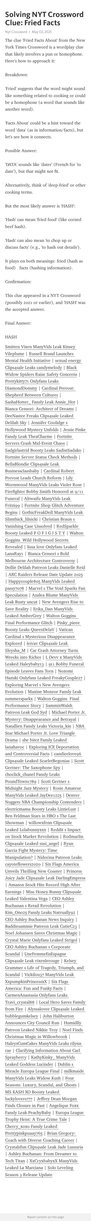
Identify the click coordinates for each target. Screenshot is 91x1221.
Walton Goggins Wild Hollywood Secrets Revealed (44, 539)
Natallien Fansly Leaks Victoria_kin (38, 726)
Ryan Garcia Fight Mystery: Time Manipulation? (39, 850)
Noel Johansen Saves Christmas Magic (41, 933)
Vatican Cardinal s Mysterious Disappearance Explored (40, 636)
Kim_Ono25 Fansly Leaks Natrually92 (40, 912)
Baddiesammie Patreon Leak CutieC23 (41, 926)
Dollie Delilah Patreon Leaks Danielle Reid (45, 567)
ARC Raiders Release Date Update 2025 (45, 574)
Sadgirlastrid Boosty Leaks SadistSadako (43, 450)
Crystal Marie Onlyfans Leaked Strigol (41, 940)
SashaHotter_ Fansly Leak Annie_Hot (40, 402)
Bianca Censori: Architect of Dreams (39, 408)
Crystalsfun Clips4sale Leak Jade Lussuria (44, 1147)
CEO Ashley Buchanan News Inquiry (39, 919)
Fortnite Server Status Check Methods (41, 457)
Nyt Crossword (16, 32)
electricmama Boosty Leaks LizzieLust (40, 809)
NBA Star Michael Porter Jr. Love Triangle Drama (45, 733)
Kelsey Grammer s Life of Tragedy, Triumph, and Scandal (45, 967)
